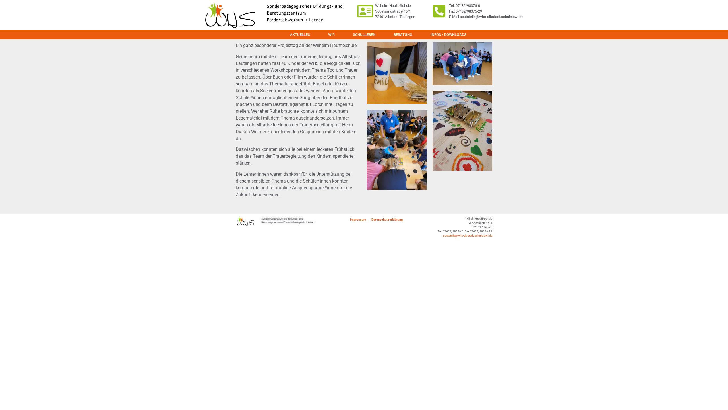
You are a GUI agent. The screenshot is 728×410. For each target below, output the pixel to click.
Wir (331, 34)
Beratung (403, 34)
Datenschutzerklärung (387, 220)
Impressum (358, 220)
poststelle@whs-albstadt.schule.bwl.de (467, 235)
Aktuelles (300, 34)
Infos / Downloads (448, 34)
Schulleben (364, 34)
